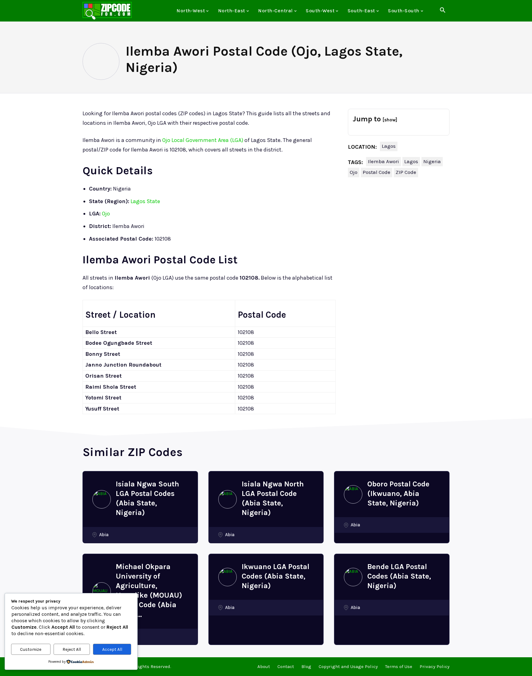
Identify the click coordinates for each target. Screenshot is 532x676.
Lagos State (145, 201)
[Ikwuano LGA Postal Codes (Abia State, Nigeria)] (227, 577)
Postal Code (376, 172)
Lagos (389, 146)
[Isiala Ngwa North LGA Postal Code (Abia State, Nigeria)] (227, 499)
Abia (104, 534)
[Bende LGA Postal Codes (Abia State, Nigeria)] (353, 577)
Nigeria (432, 161)
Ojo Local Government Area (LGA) (202, 140)
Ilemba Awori (383, 161)
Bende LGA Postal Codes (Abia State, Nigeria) (399, 576)
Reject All (71, 649)
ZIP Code (406, 172)
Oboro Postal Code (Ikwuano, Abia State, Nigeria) (398, 493)
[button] (442, 11)
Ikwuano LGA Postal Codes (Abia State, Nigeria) (275, 576)
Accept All (112, 649)
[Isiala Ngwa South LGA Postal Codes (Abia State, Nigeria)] (101, 499)
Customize (30, 649)
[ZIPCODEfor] (107, 11)
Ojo (106, 213)
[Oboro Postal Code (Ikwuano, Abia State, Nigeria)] (353, 494)
